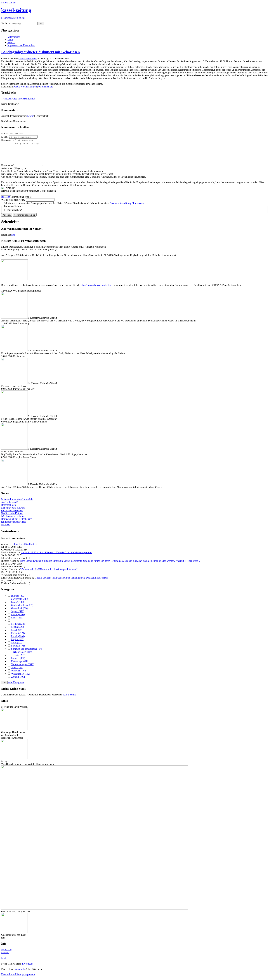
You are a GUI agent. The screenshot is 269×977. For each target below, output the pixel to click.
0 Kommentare (45, 86)
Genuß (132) (17, 602)
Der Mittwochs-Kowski (13, 507)
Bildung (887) (18, 595)
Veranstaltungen (29, 86)
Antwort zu (6, 168)
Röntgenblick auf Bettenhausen (16, 519)
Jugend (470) (17, 611)
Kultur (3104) (18, 614)
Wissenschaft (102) (20, 673)
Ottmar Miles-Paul (28, 58)
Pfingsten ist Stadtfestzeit (25, 544)
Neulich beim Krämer (12, 513)
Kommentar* (7, 165)
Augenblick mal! (9, 502)
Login (10, 39)
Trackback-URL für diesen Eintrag (18, 98)
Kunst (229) (17, 617)
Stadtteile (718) (18, 645)
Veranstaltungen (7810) (22, 664)
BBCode (5, 196)
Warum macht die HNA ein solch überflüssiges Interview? (49, 569)
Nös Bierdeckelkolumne (13, 516)
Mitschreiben (13, 37)
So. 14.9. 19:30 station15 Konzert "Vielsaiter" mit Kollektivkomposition (56, 552)
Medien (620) (18, 623)
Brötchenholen (8, 505)
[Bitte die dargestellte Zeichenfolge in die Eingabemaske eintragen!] (8, 188)
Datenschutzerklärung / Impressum (127, 203)
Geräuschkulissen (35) (22, 605)
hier (13, 234)
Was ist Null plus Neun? (13, 199)
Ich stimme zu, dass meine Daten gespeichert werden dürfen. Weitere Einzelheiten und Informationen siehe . (74, 203)
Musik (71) (16, 630)
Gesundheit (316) (19, 608)
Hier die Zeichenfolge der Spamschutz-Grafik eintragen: (28, 190)
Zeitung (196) (18, 676)
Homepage (6, 140)
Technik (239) (18, 655)
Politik (16, 86)
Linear (30, 116)
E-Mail (4, 136)
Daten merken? (14, 210)
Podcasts (5, 524)
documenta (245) (19, 599)
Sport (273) (16, 642)
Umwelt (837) (18, 658)
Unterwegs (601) (19, 661)
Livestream (27, 963)
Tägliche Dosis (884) (21, 652)
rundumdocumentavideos (13, 521)
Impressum (6, 949)
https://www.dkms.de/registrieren (97, 285)
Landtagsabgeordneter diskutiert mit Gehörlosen (40, 52)
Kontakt (11, 42)
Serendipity (19, 969)
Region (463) (17, 639)
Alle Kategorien (16, 682)
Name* (4, 133)
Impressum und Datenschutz (21, 45)
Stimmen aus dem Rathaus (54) (26, 648)
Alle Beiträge (69, 694)
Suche (4, 23)
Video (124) (17, 667)
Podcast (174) (18, 633)
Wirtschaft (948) (19, 670)
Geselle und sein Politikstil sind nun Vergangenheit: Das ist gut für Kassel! (71, 577)
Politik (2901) (18, 636)
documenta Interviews (12, 510)
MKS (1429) (17, 627)
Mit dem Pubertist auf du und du (17, 499)
